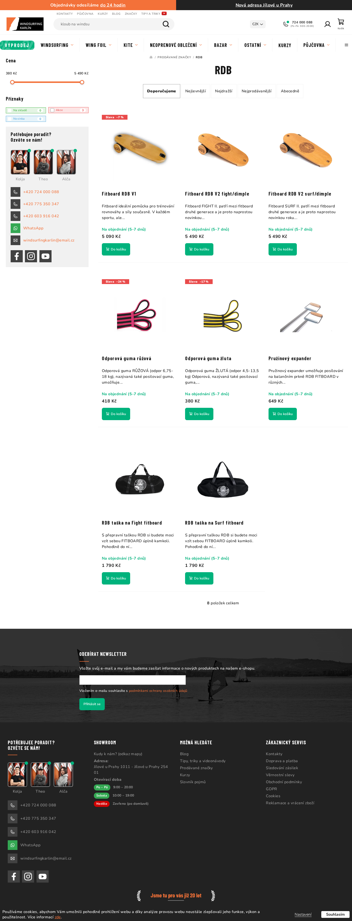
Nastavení (303, 914)
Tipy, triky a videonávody (203, 761)
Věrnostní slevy (280, 775)
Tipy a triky (150, 14)
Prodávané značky (196, 768)
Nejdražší (223, 91)
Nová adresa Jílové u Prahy (264, 5)
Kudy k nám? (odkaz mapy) (118, 754)
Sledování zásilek (282, 768)
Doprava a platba (282, 761)
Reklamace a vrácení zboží (290, 803)
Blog (116, 14)
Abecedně (290, 91)
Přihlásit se (92, 704)
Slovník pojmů (193, 782)
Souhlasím (335, 914)
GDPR (271, 789)
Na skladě (27, 110)
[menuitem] (17, 45)
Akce (70, 110)
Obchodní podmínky (284, 782)
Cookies (273, 796)
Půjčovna (85, 14)
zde (58, 917)
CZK (255, 24)
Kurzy (103, 14)
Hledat (166, 24)
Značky (131, 14)
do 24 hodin (113, 5)
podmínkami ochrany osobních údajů (158, 690)
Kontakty (65, 14)
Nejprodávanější (257, 91)
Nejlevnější (195, 91)
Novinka (27, 119)
